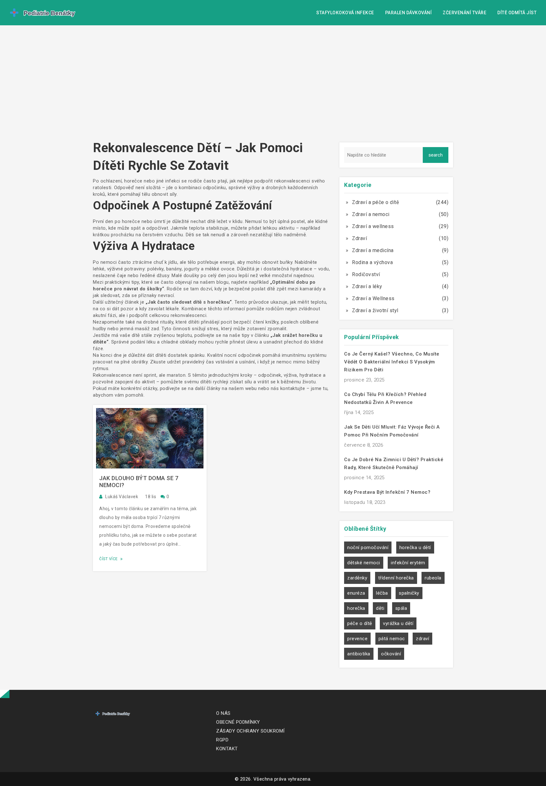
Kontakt (227, 749)
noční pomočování (367, 547)
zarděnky (357, 578)
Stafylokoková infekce (345, 12)
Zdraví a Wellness (373, 298)
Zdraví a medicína (373, 250)
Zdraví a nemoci (371, 214)
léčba (382, 593)
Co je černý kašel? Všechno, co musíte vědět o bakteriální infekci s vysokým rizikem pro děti (392, 362)
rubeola (433, 578)
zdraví (422, 638)
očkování (391, 654)
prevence (357, 638)
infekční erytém (408, 563)
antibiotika (358, 654)
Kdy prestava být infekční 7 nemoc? (387, 492)
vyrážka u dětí (398, 623)
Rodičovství (366, 274)
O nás (223, 713)
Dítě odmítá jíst (517, 12)
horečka (356, 608)
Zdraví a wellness (373, 226)
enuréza (356, 593)
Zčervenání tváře (464, 12)
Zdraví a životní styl (375, 310)
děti (380, 608)
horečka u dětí (415, 547)
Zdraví (359, 238)
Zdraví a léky (367, 286)
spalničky (409, 593)
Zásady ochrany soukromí (250, 731)
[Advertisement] (273, 85)
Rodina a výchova (372, 262)
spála (401, 608)
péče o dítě (359, 623)
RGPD (222, 740)
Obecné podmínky (238, 722)
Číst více (109, 559)
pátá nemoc (392, 638)
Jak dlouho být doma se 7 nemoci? (138, 481)
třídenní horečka (396, 578)
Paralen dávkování (408, 12)
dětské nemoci (363, 563)
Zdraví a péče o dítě (375, 202)
